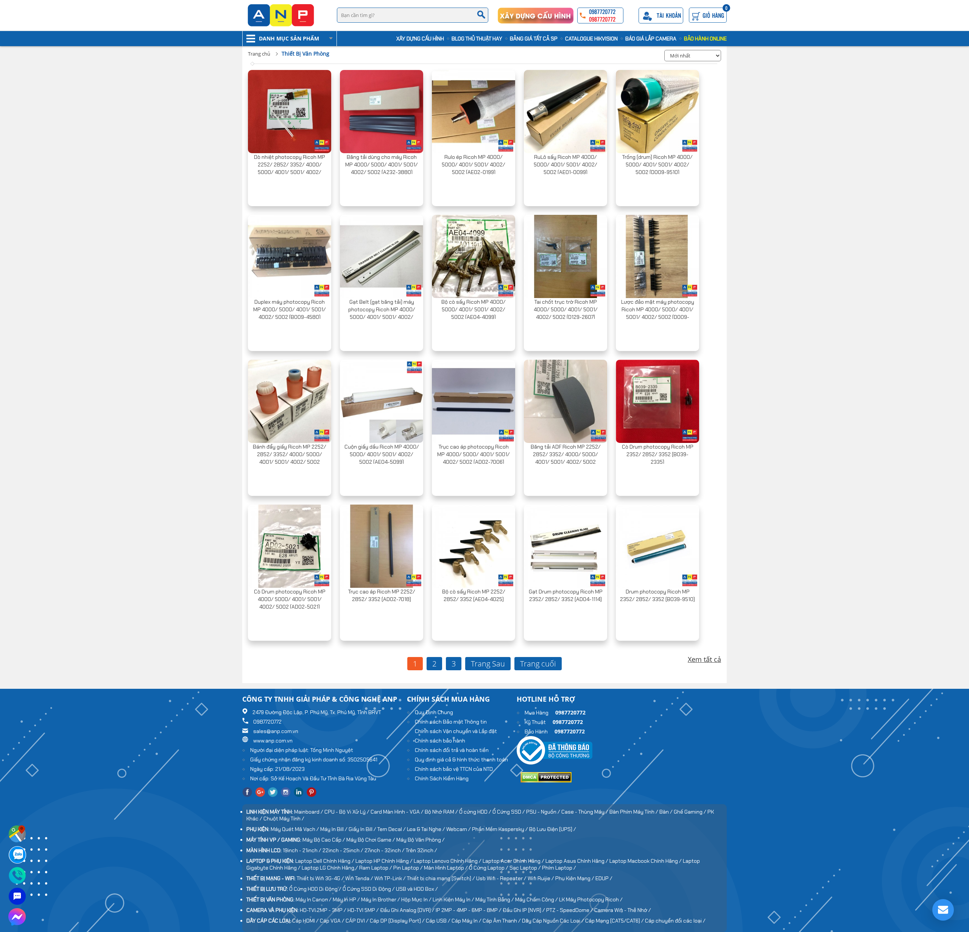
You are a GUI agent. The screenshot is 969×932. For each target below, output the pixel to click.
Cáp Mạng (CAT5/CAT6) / (615, 920)
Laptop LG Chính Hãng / (330, 867)
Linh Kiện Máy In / (454, 899)
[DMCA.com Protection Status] (546, 780)
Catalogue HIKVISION (591, 38)
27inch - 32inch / (385, 850)
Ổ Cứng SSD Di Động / (369, 888)
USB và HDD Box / (417, 888)
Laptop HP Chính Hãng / (384, 860)
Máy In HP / (347, 899)
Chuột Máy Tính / (283, 818)
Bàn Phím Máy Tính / (634, 811)
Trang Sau (488, 664)
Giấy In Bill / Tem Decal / (378, 829)
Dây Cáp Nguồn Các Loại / (553, 920)
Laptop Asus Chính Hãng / (577, 860)
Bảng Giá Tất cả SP (534, 38)
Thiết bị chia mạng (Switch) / (441, 878)
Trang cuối (538, 664)
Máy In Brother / (381, 899)
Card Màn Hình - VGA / (398, 811)
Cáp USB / (439, 920)
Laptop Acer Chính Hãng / (514, 860)
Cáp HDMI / (306, 920)
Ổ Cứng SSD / (509, 811)
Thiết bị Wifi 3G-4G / (321, 878)
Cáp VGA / (333, 920)
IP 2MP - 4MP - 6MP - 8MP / (469, 910)
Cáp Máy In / (467, 920)
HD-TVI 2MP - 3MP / (323, 910)
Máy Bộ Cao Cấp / (324, 839)
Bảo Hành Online (705, 38)
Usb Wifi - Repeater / (502, 878)
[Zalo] (17, 862)
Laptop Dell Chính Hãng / (325, 860)
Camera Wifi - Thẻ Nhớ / (622, 910)
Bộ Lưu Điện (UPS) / (552, 829)
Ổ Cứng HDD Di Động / (316, 888)
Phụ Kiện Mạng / (575, 878)
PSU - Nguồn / (543, 811)
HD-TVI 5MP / (363, 910)
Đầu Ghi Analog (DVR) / (408, 910)
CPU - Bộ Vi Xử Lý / (347, 811)
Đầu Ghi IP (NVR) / (524, 910)
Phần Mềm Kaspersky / (500, 829)
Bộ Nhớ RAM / (442, 811)
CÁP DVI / (358, 920)
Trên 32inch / (421, 850)
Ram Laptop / (376, 867)
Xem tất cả (704, 659)
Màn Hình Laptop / (446, 867)
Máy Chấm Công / (537, 899)
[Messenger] (17, 924)
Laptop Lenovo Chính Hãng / (448, 860)
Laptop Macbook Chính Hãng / (646, 860)
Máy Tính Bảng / (495, 899)
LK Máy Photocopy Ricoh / (591, 899)
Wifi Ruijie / (541, 878)
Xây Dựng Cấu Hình (420, 38)
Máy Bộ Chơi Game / (371, 839)
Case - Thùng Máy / (585, 811)
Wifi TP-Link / (390, 878)
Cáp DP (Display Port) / (398, 920)
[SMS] (17, 904)
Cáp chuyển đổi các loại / (675, 920)
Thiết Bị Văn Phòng (305, 53)
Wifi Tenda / (359, 878)
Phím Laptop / (559, 867)
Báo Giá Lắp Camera (650, 38)
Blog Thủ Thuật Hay (477, 38)
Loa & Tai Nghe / (426, 829)
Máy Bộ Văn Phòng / (420, 839)
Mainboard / (309, 811)
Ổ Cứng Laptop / (489, 867)
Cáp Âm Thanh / (502, 920)
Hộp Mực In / (417, 899)
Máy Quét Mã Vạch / (295, 829)
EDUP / (603, 878)
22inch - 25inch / (343, 850)
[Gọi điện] (17, 883)
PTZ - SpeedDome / (570, 910)
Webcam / (459, 829)
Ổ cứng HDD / (475, 811)
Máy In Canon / (314, 899)
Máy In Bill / (334, 829)
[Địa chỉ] (17, 841)
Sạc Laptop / (525, 867)
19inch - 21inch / (302, 850)
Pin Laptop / (408, 867)
